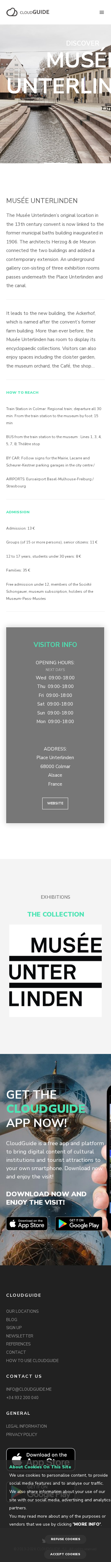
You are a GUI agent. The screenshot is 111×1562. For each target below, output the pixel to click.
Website (55, 803)
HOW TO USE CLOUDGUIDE (32, 1361)
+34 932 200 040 (22, 1398)
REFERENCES (18, 1344)
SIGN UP (14, 1328)
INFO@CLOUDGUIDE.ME (28, 1389)
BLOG (11, 1320)
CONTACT (16, 1352)
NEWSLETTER (19, 1336)
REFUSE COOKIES (65, 1539)
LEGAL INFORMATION (26, 1426)
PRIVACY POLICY (21, 1435)
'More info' (87, 1524)
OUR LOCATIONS (22, 1311)
